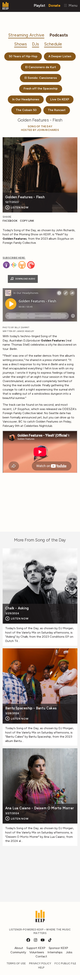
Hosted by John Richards (40, 130)
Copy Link (27, 220)
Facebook (10, 220)
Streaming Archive (26, 35)
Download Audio (25, 279)
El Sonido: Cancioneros (41, 78)
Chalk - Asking (17, 608)
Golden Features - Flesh (25, 197)
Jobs (69, 952)
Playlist (39, 5)
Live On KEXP (59, 99)
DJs (35, 44)
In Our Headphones (25, 99)
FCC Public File (65, 963)
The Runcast (56, 110)
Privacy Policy (40, 963)
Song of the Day (40, 126)
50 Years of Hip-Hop (23, 56)
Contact (41, 956)
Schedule (53, 44)
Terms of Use (16, 963)
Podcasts (58, 35)
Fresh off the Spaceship (41, 88)
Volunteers (36, 952)
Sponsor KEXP (58, 948)
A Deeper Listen (59, 56)
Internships (55, 952)
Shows (20, 44)
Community (18, 952)
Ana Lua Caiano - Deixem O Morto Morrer (39, 808)
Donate (54, 5)
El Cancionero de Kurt (40, 67)
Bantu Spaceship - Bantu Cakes (31, 708)
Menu (72, 5)
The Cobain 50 (26, 110)
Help (41, 967)
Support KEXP (35, 948)
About (19, 948)
